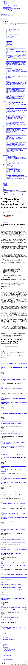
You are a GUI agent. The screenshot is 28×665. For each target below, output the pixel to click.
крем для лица (8, 628)
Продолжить (3, 357)
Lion (9, 39)
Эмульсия (13, 166)
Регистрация (8, 11)
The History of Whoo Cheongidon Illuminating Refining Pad (14, 577)
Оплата (4, 4)
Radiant (13, 627)
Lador (10, 37)
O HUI (11, 43)
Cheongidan (5, 627)
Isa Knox (13, 36)
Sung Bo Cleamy (17, 46)
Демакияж (13, 156)
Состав (4, 221)
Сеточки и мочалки (19, 162)
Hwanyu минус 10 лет (21, 104)
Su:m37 (11, 44)
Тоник (11, 165)
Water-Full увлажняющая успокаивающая (15, 89)
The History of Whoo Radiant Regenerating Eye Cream (13, 542)
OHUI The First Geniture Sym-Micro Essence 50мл (12, 391)
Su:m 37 (5, 78)
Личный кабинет (7, 655)
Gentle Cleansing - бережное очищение (16, 128)
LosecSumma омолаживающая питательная (15, 84)
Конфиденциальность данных (9, 639)
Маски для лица (17, 171)
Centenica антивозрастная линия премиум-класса (16, 82)
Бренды (5, 28)
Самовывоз (5, 3)
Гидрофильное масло (21, 157)
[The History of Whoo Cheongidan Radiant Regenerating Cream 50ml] (15, 196)
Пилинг (12, 159)
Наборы (5, 184)
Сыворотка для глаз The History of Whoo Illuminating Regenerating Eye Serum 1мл (13, 447)
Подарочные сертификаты (9, 649)
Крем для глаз (16, 170)
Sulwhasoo (13, 45)
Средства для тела (19, 172)
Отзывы (5, 645)
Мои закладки (6, 658)
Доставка (5, 636)
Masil (10, 41)
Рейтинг (2, 355)
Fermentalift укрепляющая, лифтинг (13, 86)
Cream (10, 627)
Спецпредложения (7, 650)
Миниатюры (6, 183)
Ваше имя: (3, 345)
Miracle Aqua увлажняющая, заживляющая (15, 63)
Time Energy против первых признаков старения (16, 95)
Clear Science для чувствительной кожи (16, 72)
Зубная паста (15, 160)
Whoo (4, 101)
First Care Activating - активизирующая (16, 133)
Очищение (5, 155)
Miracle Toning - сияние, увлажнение (16, 65)
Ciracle (11, 31)
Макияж (5, 180)
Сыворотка (14, 168)
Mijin (10, 42)
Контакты (5, 644)
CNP (10, 33)
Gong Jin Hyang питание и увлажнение (16, 116)
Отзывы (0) (5, 222)
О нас (4, 633)
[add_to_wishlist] (2, 387)
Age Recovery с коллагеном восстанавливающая (16, 58)
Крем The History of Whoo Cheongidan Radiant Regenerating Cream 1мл (11, 554)
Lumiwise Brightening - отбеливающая (14, 138)
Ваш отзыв (3, 351)
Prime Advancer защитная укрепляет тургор (15, 55)
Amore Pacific (16, 29)
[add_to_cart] (1, 387)
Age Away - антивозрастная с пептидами (16, 148)
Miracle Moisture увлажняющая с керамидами (16, 61)
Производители (6, 648)
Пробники (5, 182)
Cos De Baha (15, 34)
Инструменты (16, 163)
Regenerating (18, 627)
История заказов (6, 656)
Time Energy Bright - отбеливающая (15, 97)
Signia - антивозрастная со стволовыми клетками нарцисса (16, 153)
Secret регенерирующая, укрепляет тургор (15, 91)
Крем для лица (16, 169)
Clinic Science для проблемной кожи (15, 70)
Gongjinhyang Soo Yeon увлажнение (14, 118)
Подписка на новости (8, 659)
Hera (10, 35)
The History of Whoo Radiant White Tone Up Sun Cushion (14, 413)
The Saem (13, 49)
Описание (5, 219)
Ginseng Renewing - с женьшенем (15, 140)
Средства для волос (19, 175)
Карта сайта (5, 647)
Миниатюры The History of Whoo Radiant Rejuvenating (13, 506)
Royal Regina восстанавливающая (15, 123)
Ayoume (12, 30)
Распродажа (5, 185)
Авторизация (9, 10)
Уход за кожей (6, 164)
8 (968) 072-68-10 (7, 7)
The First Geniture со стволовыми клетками (15, 52)
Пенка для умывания (21, 158)
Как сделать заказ (7, 634)
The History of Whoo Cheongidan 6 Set (9, 619)
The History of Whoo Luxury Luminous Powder (11, 433)
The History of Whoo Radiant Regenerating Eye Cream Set (14, 609)
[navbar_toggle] (2, 25)
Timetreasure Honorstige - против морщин (15, 145)
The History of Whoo (20, 48)
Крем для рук (16, 173)
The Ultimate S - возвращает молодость (16, 143)
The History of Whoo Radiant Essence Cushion (11, 423)
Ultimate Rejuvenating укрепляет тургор (14, 106)
